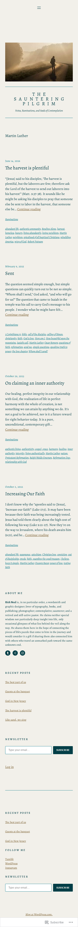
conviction (62, 554)
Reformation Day (61, 457)
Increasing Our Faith (25, 494)
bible (24, 334)
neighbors (18, 237)
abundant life (12, 229)
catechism (36, 554)
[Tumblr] (7, 653)
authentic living (13, 449)
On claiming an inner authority (34, 383)
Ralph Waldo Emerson (41, 457)
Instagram (11, 868)
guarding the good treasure (46, 559)
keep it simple (12, 563)
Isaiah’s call (22, 342)
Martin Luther (36, 342)
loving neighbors (50, 233)
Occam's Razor (42, 563)
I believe (65, 559)
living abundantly (32, 233)
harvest (61, 229)
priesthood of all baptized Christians (41, 237)
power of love (56, 563)
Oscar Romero (51, 342)
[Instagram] (22, 653)
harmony (53, 449)
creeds (23, 559)
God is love (28, 338)
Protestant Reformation (17, 457)
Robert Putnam (35, 241)
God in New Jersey (15, 701)
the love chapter (20, 351)
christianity (10, 338)
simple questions (41, 347)
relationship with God (16, 462)
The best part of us (15, 682)
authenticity (28, 449)
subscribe (63, 750)
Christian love (49, 554)
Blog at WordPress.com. (39, 914)
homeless (9, 233)
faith (20, 338)
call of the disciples (37, 334)
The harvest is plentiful (27, 168)
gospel (38, 449)
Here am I (40, 338)
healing (63, 449)
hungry (18, 233)
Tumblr (9, 859)
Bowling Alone (49, 229)
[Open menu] (39, 7)
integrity (20, 453)
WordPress (11, 863)
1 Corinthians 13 (13, 334)
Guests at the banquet (17, 691)
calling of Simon (55, 334)
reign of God (20, 241)
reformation (17, 347)
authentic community (30, 229)
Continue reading (29, 209)
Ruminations (11, 219)
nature (64, 453)
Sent (9, 273)
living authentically (35, 453)
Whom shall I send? (38, 351)
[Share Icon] (15, 653)
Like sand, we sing (15, 720)
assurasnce (25, 554)
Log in (9, 767)
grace (45, 449)
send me (28, 347)
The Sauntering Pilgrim (40, 99)
